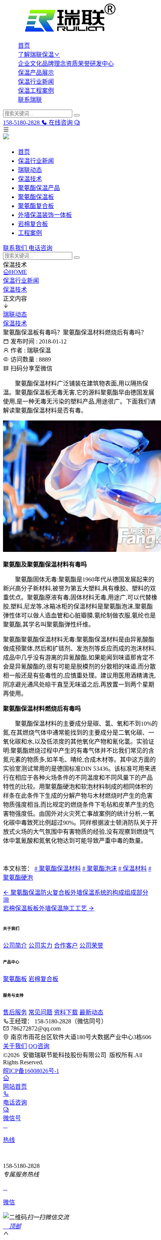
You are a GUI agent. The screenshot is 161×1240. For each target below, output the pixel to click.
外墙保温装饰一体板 (45, 215)
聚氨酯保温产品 (39, 188)
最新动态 (91, 1012)
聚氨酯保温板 (36, 197)
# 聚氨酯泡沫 (99, 868)
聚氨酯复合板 (36, 206)
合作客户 (66, 945)
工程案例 (30, 233)
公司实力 (40, 945)
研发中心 (102, 63)
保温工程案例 (36, 90)
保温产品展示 (36, 72)
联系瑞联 (30, 99)
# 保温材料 (132, 868)
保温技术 (30, 179)
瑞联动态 (30, 170)
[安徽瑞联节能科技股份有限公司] (80, 19)
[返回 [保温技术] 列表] (6, 899)
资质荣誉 (78, 63)
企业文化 (30, 63)
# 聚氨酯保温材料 (57, 868)
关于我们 (15, 1046)
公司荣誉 (91, 945)
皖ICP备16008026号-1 (31, 1071)
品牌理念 (54, 63)
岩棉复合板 (33, 224)
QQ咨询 (38, 1046)
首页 (24, 45)
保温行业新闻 (36, 81)
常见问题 (40, 1012)
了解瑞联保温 (36, 54)
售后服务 (15, 1012)
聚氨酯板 (15, 979)
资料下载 (66, 1012)
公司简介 (15, 945)
